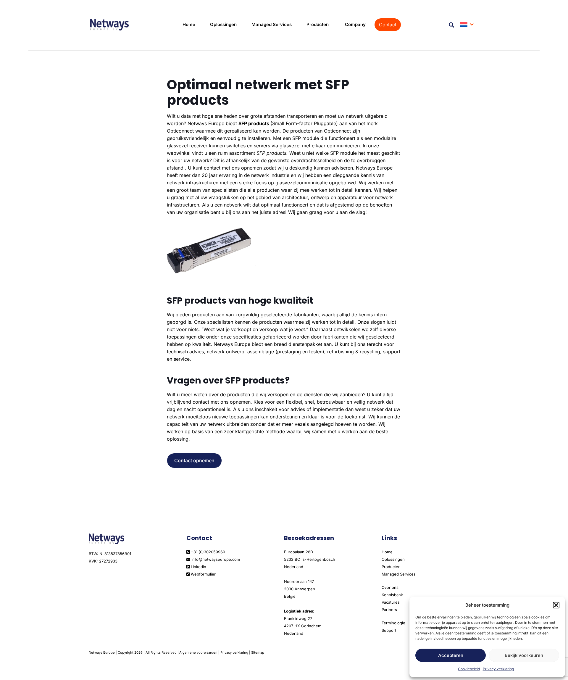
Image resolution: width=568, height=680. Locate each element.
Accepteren (450, 655)
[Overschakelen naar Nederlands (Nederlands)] (467, 24)
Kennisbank (392, 594)
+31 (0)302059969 (207, 552)
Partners (389, 609)
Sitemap (257, 652)
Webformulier (203, 574)
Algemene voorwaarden (198, 652)
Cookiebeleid (469, 669)
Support (389, 630)
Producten (391, 566)
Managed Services (399, 574)
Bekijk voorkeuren (524, 655)
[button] (556, 605)
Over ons (390, 587)
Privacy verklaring (498, 669)
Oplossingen (393, 559)
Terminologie (393, 623)
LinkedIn (198, 566)
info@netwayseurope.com (215, 559)
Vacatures (391, 602)
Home (387, 552)
